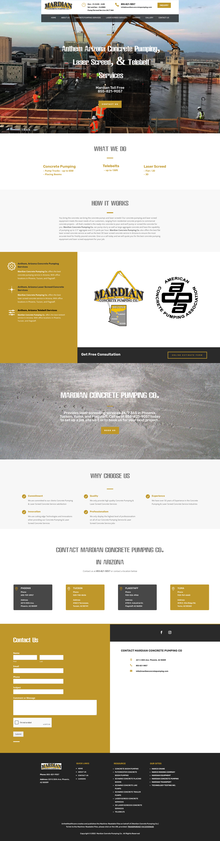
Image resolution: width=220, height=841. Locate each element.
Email (16, 666)
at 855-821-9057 (135, 416)
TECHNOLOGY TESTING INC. (164, 785)
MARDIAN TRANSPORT (161, 782)
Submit (18, 734)
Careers (136, 18)
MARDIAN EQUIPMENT (161, 775)
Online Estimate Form (187, 355)
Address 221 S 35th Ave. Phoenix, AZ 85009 (29, 603)
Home (53, 18)
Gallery (149, 18)
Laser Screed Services (116, 18)
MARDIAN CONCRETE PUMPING (165, 779)
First (15, 661)
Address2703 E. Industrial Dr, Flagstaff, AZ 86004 (134, 603)
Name (16, 653)
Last (41, 661)
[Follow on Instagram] (170, 632)
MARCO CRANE (158, 769)
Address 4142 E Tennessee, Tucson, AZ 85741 (81, 603)
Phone (16, 677)
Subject (17, 687)
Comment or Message (24, 698)
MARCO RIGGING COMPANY (163, 772)
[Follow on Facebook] (161, 632)
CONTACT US (110, 104)
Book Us (110, 430)
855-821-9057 (110, 91)
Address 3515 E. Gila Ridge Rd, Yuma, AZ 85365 (186, 603)
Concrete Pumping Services (88, 18)
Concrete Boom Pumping (127, 769)
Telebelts (120, 812)
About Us (65, 18)
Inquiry (164, 5)
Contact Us (164, 18)
